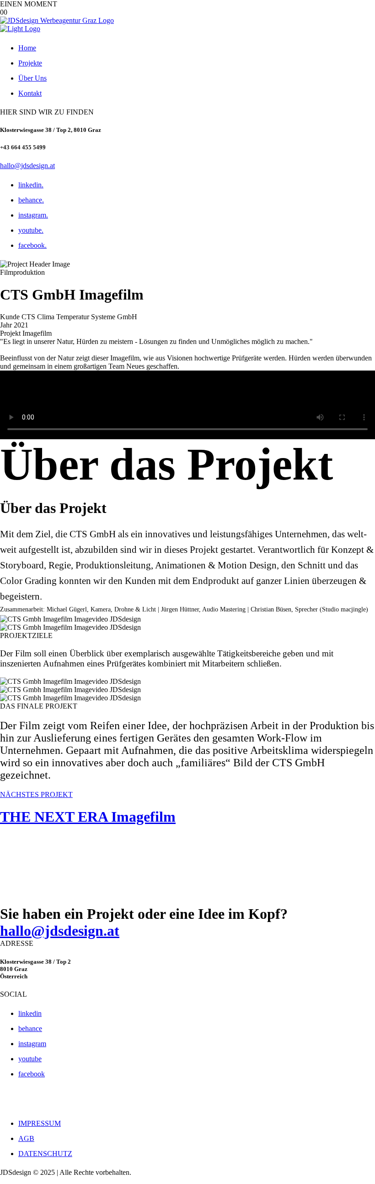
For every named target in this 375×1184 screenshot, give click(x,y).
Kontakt (30, 93)
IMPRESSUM (39, 1123)
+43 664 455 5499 (23, 147)
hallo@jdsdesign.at (27, 165)
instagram (32, 1044)
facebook (31, 1074)
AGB (26, 1138)
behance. (31, 200)
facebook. (32, 245)
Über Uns (32, 78)
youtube (30, 1059)
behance (30, 1028)
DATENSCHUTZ (45, 1153)
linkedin (30, 1013)
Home (27, 48)
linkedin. (30, 185)
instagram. (33, 215)
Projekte (30, 63)
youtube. (30, 230)
